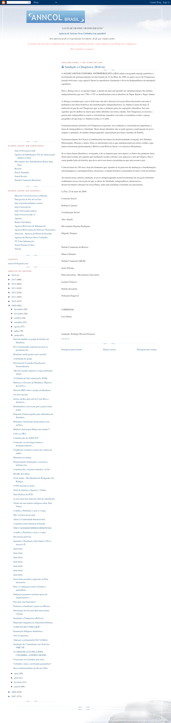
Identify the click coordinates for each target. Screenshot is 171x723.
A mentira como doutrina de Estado (29, 523)
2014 (14, 283)
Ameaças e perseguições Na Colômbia (30, 639)
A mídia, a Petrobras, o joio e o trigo (29, 510)
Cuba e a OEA (19, 433)
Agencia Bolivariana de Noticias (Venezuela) (35, 229)
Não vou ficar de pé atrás (24, 514)
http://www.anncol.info (25, 150)
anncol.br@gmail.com (18, 263)
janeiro (17, 686)
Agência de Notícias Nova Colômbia (31, 237)
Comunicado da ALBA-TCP (25, 437)
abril (16, 677)
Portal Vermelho (22, 172)
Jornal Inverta (21, 176)
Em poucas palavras (22, 536)
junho (17, 335)
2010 (14, 301)
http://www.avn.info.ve (25, 214)
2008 (14, 691)
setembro (18, 322)
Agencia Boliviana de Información (30, 225)
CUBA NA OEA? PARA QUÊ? (26, 626)
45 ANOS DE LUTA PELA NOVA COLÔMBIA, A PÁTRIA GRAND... (30, 653)
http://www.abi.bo (23, 206)
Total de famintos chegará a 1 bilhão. (30, 490)
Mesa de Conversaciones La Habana (31, 195)
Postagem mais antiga (147, 349)
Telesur (18, 248)
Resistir (18, 168)
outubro (18, 317)
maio (16, 673)
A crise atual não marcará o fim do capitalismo (34, 498)
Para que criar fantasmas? (24, 601)
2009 (14, 305)
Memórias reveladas (22, 457)
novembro (19, 313)
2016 (14, 275)
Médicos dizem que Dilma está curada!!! (31, 429)
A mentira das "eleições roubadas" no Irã (31, 469)
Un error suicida (20, 394)
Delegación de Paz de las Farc (28, 199)
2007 (14, 696)
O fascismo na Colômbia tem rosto (28, 659)
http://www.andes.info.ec (26, 210)
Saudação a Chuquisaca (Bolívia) (85, 67)
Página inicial (109, 349)
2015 (14, 279)
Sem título (18, 548)
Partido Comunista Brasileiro (28, 180)
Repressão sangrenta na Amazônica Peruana (33, 622)
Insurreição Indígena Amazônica (28, 631)
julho (17, 330)
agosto (17, 326)
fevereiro (18, 682)
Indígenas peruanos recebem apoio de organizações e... (30, 596)
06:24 (67, 339)
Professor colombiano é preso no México (31, 606)
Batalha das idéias (21, 473)
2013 (14, 288)
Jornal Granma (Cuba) (24, 244)
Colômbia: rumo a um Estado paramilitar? (32, 663)
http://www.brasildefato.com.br (29, 203)
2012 (14, 292)
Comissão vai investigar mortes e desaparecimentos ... (28, 444)
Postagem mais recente (71, 349)
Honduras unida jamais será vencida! (29, 354)
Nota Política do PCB (23, 494)
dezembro (19, 309)
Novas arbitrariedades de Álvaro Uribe (30, 668)
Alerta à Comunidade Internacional (29, 519)
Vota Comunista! (21, 635)
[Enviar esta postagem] (70, 339)
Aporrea (18, 218)
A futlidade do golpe (22, 358)
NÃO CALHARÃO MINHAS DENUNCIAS (32, 527)
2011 (14, 296)
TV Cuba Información (24, 241)
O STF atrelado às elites (24, 485)
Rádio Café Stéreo (23, 222)
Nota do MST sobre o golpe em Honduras (32, 390)
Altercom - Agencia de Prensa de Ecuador (33, 233)
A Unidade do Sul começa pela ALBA (30, 378)
